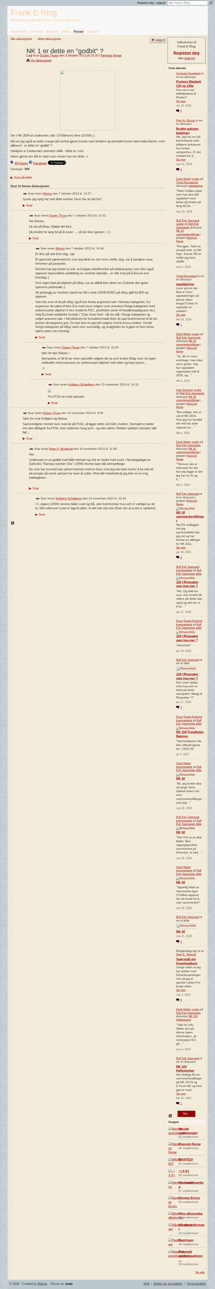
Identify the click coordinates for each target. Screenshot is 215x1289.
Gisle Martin (183, 178)
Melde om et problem (167, 1283)
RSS (13, 523)
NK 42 (180, 778)
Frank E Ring (33, 12)
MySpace (21, 163)
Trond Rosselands (187, 182)
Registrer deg (145, 2)
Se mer (181, 101)
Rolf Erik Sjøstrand (187, 220)
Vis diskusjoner (41, 60)
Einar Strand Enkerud (189, 621)
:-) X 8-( (183, 1171)
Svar (28, 205)
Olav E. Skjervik (186, 954)
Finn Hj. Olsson (185, 120)
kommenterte (184, 570)
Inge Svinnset (184, 390)
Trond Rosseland (186, 276)
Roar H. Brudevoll (61, 448)
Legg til (160, 39)
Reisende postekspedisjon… (190, 1256)
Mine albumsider (190, 1213)
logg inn (190, 58)
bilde (199, 573)
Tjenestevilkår (196, 1283)
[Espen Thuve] (17, 58)
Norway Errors (189, 1198)
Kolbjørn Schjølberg (81, 384)
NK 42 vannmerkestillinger (188, 232)
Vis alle (200, 1272)
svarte (195, 178)
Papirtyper (186, 1240)
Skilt (146, 1283)
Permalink (25, 194)
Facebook (40, 163)
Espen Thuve (49, 55)
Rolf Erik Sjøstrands (187, 225)
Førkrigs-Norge (111, 55)
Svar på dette (21, 177)
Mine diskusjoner (49, 39)
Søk (211, 3)
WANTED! (185, 1159)
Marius (47, 193)
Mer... (186, 1113)
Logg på (160, 2)
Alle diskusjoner (21, 39)
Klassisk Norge (189, 1144)
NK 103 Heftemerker (187, 1018)
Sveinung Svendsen (188, 73)
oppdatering (196, 185)
